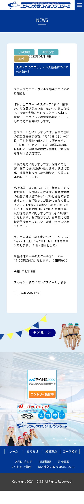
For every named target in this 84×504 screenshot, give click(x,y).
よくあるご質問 (21, 467)
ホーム (13, 451)
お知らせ (32, 451)
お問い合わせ (23, 462)
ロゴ (40, 5)
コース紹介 (70, 451)
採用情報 (45, 462)
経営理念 (51, 451)
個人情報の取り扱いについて (57, 467)
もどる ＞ (42, 332)
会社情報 (63, 462)
